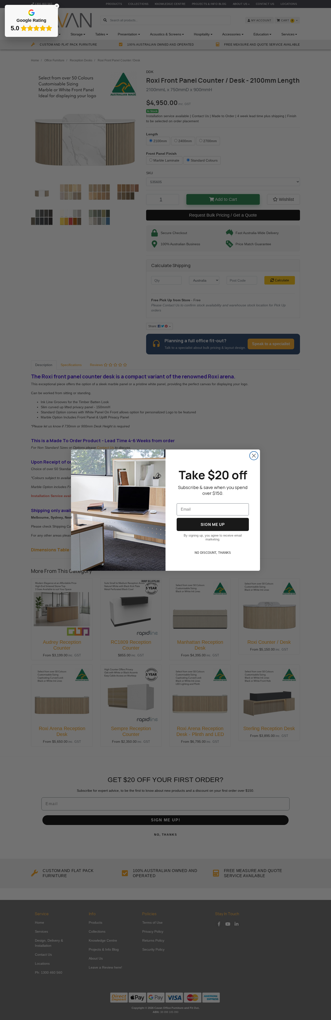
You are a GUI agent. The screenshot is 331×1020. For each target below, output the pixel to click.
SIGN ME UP (213, 524)
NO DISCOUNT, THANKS (213, 553)
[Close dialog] (254, 455)
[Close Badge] (56, 6)
